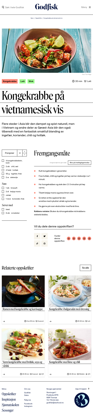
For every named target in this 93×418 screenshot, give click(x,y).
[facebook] (37, 236)
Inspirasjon (9, 399)
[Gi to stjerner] (74, 238)
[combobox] (20, 7)
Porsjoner (9, 153)
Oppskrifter (38, 18)
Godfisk (27, 393)
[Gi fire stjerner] (84, 238)
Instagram (28, 406)
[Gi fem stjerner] (89, 238)
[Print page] (44, 243)
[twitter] (44, 236)
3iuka (26, 395)
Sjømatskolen (10, 405)
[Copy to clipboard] (37, 243)
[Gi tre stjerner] (79, 238)
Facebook (28, 404)
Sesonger (8, 410)
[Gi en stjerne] (68, 238)
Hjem (32, 18)
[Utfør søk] (3, 7)
